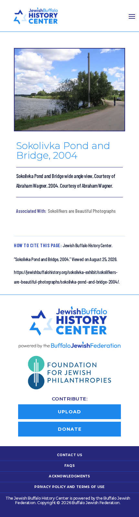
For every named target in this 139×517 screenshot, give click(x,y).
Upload (69, 412)
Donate (69, 429)
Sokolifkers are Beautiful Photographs (82, 211)
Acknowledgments (69, 476)
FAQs (69, 466)
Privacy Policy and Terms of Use (69, 487)
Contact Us (69, 455)
